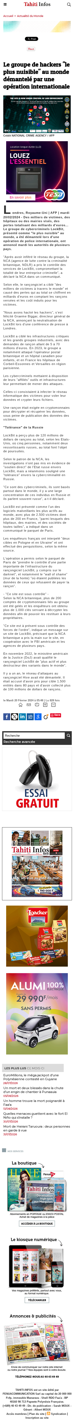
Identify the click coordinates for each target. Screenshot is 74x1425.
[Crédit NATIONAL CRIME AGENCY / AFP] (37, 97)
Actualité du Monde (30, 15)
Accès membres (16, 1413)
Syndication (58, 1413)
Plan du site (36, 1413)
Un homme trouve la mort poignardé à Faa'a (34, 1103)
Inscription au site (37, 1417)
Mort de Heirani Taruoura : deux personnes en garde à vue (36, 1128)
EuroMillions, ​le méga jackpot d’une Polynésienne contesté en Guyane (31, 1077)
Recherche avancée (19, 742)
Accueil (8, 15)
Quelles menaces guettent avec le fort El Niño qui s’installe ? (35, 1115)
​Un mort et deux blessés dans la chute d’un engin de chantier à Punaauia (33, 1090)
